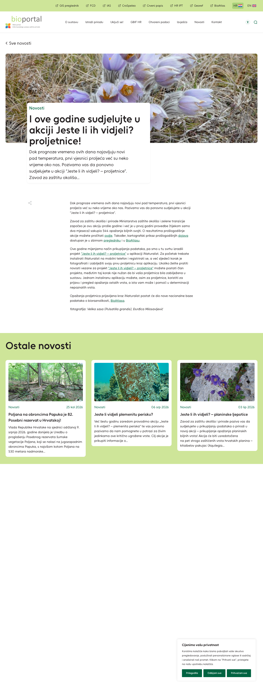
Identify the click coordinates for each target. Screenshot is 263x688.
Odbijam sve (214, 673)
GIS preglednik (69, 5)
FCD (93, 5)
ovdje (108, 236)
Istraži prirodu (94, 22)
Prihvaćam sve (239, 673)
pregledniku (112, 240)
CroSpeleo (129, 5)
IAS (109, 5)
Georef (198, 5)
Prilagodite (192, 673)
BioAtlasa (117, 301)
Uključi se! (116, 22)
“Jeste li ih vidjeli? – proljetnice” (103, 254)
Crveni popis (155, 5)
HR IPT (178, 5)
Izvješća (182, 22)
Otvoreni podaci (159, 22)
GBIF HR (136, 22)
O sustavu (71, 22)
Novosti (199, 22)
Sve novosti (20, 43)
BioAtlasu (133, 240)
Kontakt (216, 22)
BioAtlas (219, 5)
